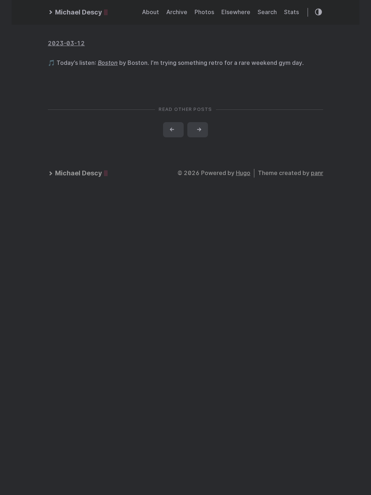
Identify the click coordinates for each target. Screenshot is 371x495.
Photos (204, 12)
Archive (176, 12)
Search (267, 12)
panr (317, 173)
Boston (108, 62)
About (150, 12)
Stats (291, 12)
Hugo (243, 173)
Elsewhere (235, 12)
